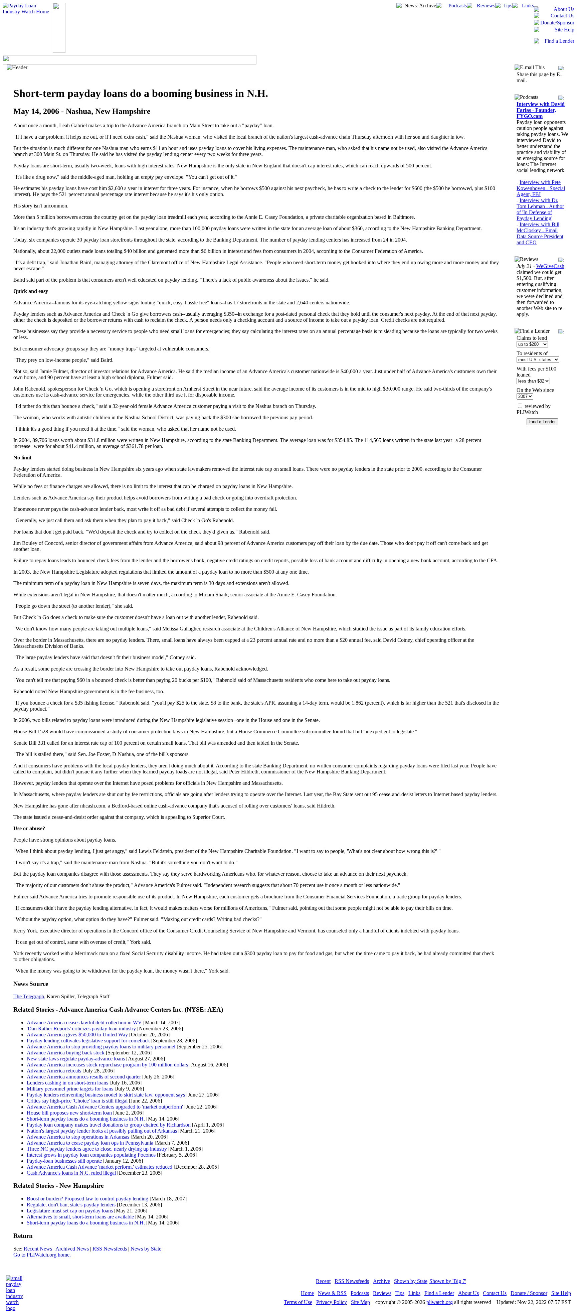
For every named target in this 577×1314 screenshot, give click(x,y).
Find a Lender (439, 1293)
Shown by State (410, 1281)
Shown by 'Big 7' (447, 1281)
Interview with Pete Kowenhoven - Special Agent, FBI (541, 188)
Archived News (72, 1249)
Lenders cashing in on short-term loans (67, 1082)
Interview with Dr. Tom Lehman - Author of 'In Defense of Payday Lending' (540, 209)
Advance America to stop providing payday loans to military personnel (101, 1046)
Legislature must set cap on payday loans (70, 1210)
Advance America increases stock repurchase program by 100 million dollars (107, 1064)
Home (307, 1293)
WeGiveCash (550, 266)
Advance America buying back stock (66, 1052)
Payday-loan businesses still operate (64, 1161)
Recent (323, 1281)
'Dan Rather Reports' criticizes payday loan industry (81, 1028)
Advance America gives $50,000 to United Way (77, 1034)
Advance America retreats (54, 1070)
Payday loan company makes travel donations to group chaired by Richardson (109, 1125)
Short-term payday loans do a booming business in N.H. (86, 1119)
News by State (146, 1249)
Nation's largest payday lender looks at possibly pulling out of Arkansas (102, 1131)
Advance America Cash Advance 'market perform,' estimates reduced (99, 1167)
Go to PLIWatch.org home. (42, 1255)
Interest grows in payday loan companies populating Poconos (91, 1155)
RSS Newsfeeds (109, 1249)
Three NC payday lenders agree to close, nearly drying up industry (97, 1149)
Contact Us (495, 1293)
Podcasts (360, 1293)
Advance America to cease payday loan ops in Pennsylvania (90, 1143)
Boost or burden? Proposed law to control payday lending (87, 1198)
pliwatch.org (439, 1302)
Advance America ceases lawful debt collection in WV (84, 1022)
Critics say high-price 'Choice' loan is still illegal (77, 1101)
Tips (399, 1293)
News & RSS (332, 1293)
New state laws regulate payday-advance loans (76, 1058)
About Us (468, 1293)
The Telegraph (28, 996)
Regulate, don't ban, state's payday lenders (71, 1204)
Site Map (360, 1302)
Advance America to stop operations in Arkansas (78, 1137)
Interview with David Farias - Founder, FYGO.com (541, 110)
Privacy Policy (331, 1302)
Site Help (561, 1293)
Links (414, 1293)
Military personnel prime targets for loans (70, 1088)
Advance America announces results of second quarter (84, 1076)
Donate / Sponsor (529, 1293)
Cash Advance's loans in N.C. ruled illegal (71, 1173)
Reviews (382, 1293)
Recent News (38, 1249)
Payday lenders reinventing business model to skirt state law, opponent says (106, 1095)
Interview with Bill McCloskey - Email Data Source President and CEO (540, 233)
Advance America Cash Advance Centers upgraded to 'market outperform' (105, 1107)
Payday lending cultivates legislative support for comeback (88, 1040)
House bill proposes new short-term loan (69, 1113)
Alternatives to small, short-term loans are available (80, 1216)
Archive (381, 1281)
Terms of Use (298, 1302)
